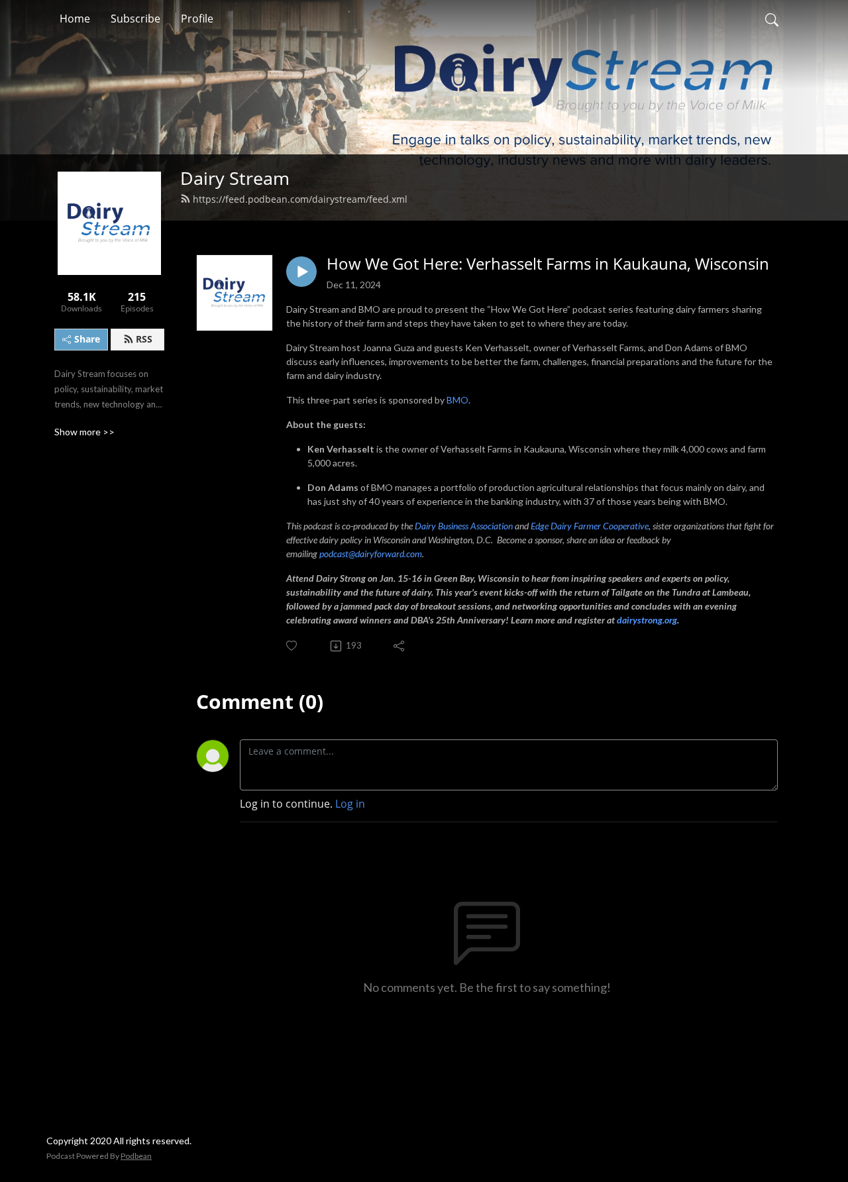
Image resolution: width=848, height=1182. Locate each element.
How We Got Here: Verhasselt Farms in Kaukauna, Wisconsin (548, 264)
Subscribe (135, 18)
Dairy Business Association (464, 525)
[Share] (399, 646)
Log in (350, 803)
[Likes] (292, 646)
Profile (197, 18)
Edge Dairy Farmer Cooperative (590, 525)
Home (75, 18)
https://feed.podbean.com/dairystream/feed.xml (300, 199)
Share (87, 339)
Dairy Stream (235, 178)
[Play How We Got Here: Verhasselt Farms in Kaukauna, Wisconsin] (301, 271)
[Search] (772, 18)
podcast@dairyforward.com (370, 553)
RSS (144, 339)
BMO (457, 399)
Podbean (136, 1156)
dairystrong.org (647, 619)
